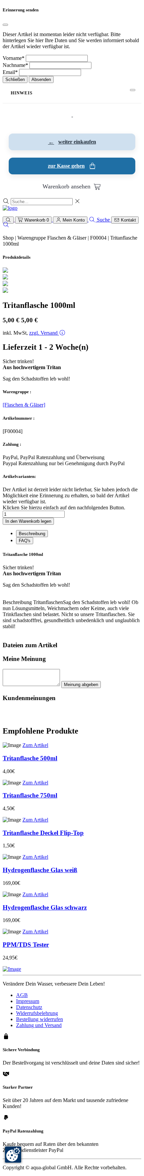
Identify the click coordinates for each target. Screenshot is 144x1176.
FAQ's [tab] (24, 540)
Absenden (41, 79)
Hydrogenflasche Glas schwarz (45, 907)
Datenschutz (29, 1007)
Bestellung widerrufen (39, 1019)
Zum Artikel (35, 745)
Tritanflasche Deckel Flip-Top (43, 832)
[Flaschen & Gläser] (24, 405)
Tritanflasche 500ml (30, 758)
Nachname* (15, 65)
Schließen (15, 79)
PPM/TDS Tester (26, 944)
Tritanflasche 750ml (30, 795)
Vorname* (13, 58)
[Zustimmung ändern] (13, 1155)
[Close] (5, 25)
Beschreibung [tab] (32, 533)
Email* (10, 72)
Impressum (27, 1001)
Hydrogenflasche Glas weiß (40, 869)
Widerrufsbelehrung (37, 1013)
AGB (22, 995)
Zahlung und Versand (39, 1025)
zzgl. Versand (44, 333)
